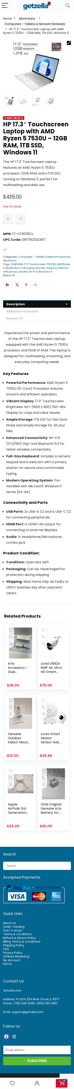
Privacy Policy (12, 953)
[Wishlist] (12, 1083)
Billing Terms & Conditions (21, 942)
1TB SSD (51, 264)
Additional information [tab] (22, 311)
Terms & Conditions (17, 934)
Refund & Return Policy (19, 938)
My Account (11, 960)
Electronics (27, 19)
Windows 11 (45, 271)
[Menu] (5, 5)
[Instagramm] (14, 1037)
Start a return (12, 930)
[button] (69, 43)
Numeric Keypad (46, 268)
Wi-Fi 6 (33, 271)
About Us (9, 923)
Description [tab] (15, 304)
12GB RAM (17, 264)
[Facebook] (6, 1037)
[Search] (68, 5)
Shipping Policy (13, 945)
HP (5, 250)
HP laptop (29, 268)
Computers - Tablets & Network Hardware (35, 24)
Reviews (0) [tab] (14, 318)
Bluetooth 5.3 (14, 268)
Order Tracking (13, 927)
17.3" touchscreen (34, 264)
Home (7, 19)
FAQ (6, 949)
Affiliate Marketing (16, 956)
